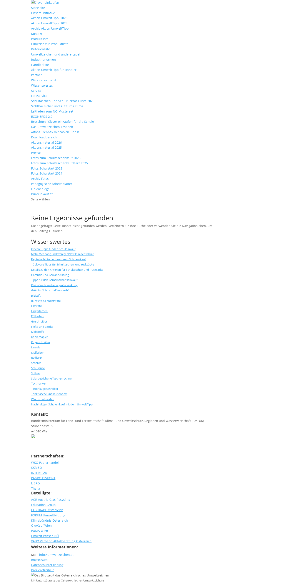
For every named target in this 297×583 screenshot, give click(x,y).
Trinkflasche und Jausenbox (49, 394)
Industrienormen (43, 59)
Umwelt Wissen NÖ (45, 536)
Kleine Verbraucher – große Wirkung (54, 285)
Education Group (43, 505)
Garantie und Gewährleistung (50, 275)
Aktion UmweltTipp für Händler (54, 70)
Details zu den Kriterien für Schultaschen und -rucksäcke (67, 270)
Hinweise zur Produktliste (49, 44)
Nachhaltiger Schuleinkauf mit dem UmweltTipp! (62, 404)
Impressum (39, 560)
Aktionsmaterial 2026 (46, 142)
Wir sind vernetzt (43, 80)
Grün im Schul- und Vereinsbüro (51, 290)
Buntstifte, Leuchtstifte (46, 301)
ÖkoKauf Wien (41, 525)
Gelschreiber (39, 321)
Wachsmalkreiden (42, 399)
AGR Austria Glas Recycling (50, 499)
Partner (36, 75)
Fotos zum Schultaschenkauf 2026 (55, 158)
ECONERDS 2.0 (41, 116)
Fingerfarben (39, 311)
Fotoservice (39, 96)
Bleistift (36, 295)
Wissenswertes (42, 85)
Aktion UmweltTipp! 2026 (49, 18)
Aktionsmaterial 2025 (46, 147)
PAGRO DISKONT (43, 478)
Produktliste (39, 39)
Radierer (36, 358)
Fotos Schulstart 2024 (46, 173)
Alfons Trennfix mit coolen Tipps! (55, 132)
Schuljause (38, 368)
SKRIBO (36, 467)
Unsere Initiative (43, 13)
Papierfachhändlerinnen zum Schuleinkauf (58, 259)
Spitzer (35, 373)
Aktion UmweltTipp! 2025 (49, 23)
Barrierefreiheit (42, 570)
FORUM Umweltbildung (48, 515)
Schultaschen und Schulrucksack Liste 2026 (62, 101)
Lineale (35, 347)
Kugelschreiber (40, 342)
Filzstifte (36, 306)
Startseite (38, 8)
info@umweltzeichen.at (56, 555)
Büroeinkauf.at (42, 194)
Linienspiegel (40, 189)
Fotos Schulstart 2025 (46, 168)
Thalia (35, 488)
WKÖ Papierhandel (45, 462)
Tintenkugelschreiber (44, 389)
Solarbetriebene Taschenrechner (52, 378)
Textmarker (38, 383)
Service (36, 91)
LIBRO (35, 483)
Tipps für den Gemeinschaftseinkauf (54, 280)
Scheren (36, 363)
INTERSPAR (39, 473)
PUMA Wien (39, 531)
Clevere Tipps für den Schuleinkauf (53, 249)
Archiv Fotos (40, 178)
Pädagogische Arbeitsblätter (51, 184)
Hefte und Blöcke (42, 327)
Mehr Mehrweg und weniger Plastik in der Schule (62, 254)
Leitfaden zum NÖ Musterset (52, 111)
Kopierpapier (39, 337)
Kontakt (36, 34)
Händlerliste (40, 65)
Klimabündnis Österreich (49, 520)
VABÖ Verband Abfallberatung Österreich (61, 541)
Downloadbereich (44, 137)
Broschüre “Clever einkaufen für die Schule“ (63, 121)
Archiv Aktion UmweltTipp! (50, 28)
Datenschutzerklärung (47, 565)
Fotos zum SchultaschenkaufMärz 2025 (59, 163)
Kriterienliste (40, 49)
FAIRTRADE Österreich (47, 510)
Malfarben (37, 353)
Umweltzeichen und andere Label (55, 54)
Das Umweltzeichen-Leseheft (52, 127)
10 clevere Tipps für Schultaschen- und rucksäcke (62, 264)
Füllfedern (37, 316)
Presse (36, 153)
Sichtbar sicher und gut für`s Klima (57, 106)
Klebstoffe (37, 332)
